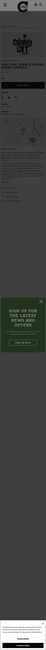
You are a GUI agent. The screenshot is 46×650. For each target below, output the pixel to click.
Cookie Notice (36, 632)
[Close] (43, 623)
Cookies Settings (23, 638)
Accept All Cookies (22, 645)
